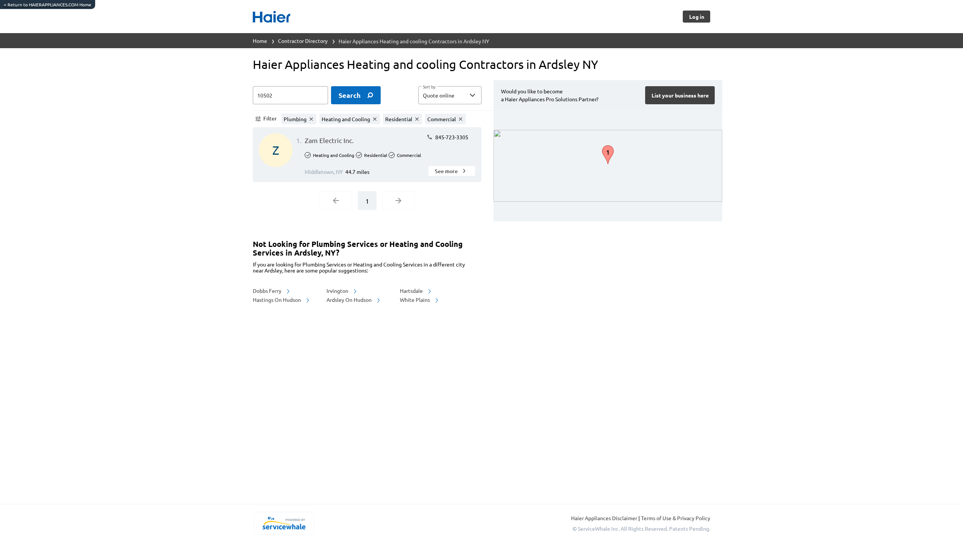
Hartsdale (412, 290)
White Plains (415, 299)
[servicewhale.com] (284, 523)
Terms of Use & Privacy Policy (675, 518)
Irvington (338, 290)
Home (260, 40)
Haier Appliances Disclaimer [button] (604, 518)
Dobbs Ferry (268, 290)
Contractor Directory (303, 40)
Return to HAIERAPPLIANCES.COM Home (47, 5)
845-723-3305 (451, 137)
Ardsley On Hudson (350, 299)
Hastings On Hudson (277, 299)
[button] (450, 95)
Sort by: (429, 87)
